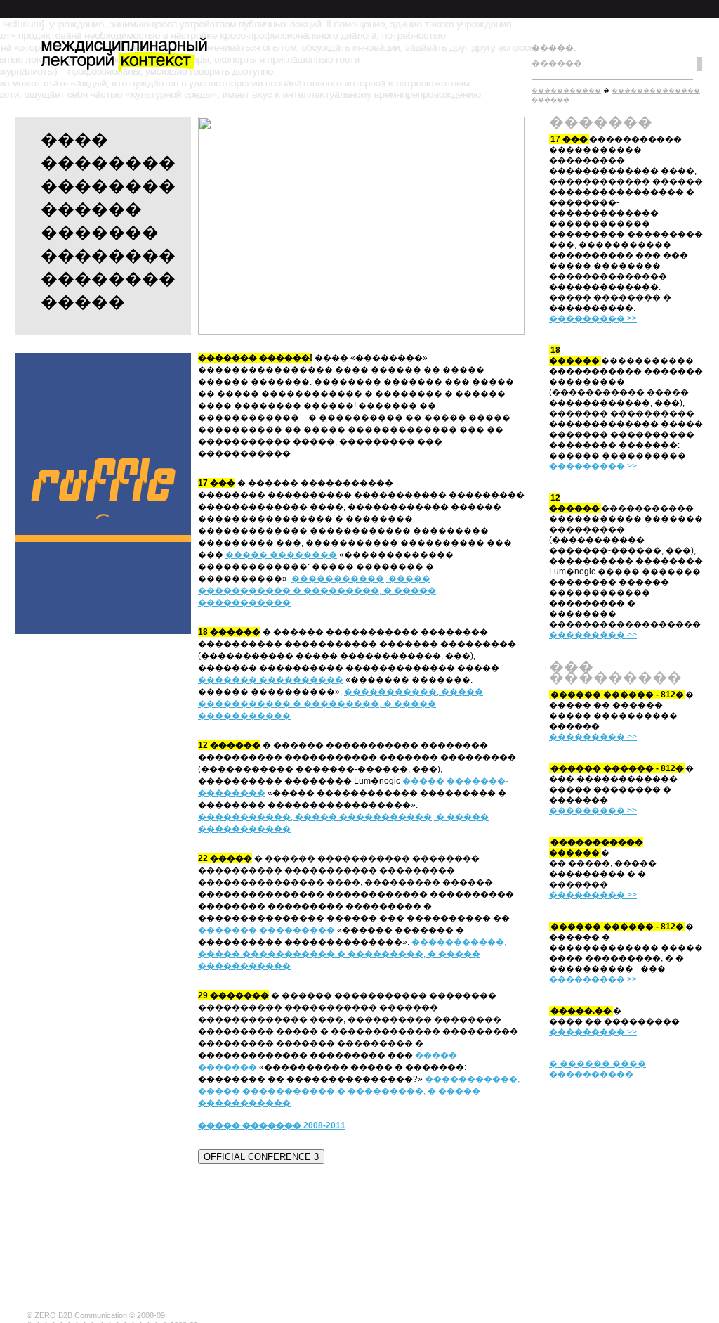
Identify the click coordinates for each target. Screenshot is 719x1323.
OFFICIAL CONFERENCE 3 (261, 1156)
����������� (566, 90)
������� (100, 232)
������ (91, 209)
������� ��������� (266, 930)
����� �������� (281, 555)
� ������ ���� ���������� (597, 1069)
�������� (108, 162)
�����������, (245, 817)
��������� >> (593, 318)
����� (83, 301)
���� (74, 139)
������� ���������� (270, 680)
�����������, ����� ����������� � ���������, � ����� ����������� (317, 590)
